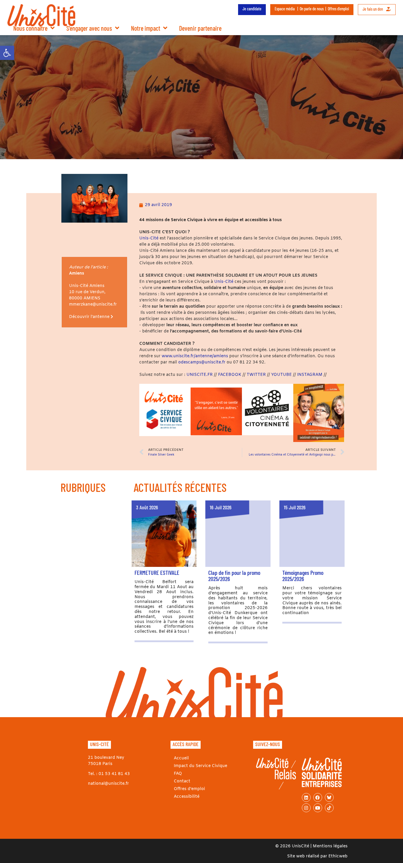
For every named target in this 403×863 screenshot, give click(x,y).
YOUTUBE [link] (281, 375)
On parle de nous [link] (312, 8)
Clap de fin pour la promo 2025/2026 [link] (234, 575)
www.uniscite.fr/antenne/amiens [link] (195, 356)
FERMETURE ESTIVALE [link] (157, 572)
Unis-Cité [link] (148, 238)
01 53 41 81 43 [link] (114, 774)
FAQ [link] (178, 773)
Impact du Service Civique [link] (200, 766)
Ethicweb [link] (338, 856)
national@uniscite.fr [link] (108, 784)
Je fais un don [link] (373, 9)
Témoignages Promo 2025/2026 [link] (302, 575)
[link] (7, 53)
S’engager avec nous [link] (89, 28)
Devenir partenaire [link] (200, 28)
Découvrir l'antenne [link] (90, 317)
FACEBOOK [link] (230, 375)
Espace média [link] (285, 8)
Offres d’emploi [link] (338, 8)
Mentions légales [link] (330, 846)
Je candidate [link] (252, 8)
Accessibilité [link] (186, 797)
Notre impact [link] (145, 28)
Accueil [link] (181, 758)
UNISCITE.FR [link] (200, 375)
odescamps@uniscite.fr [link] (201, 362)
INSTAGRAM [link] (309, 375)
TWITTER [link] (257, 375)
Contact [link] (182, 781)
